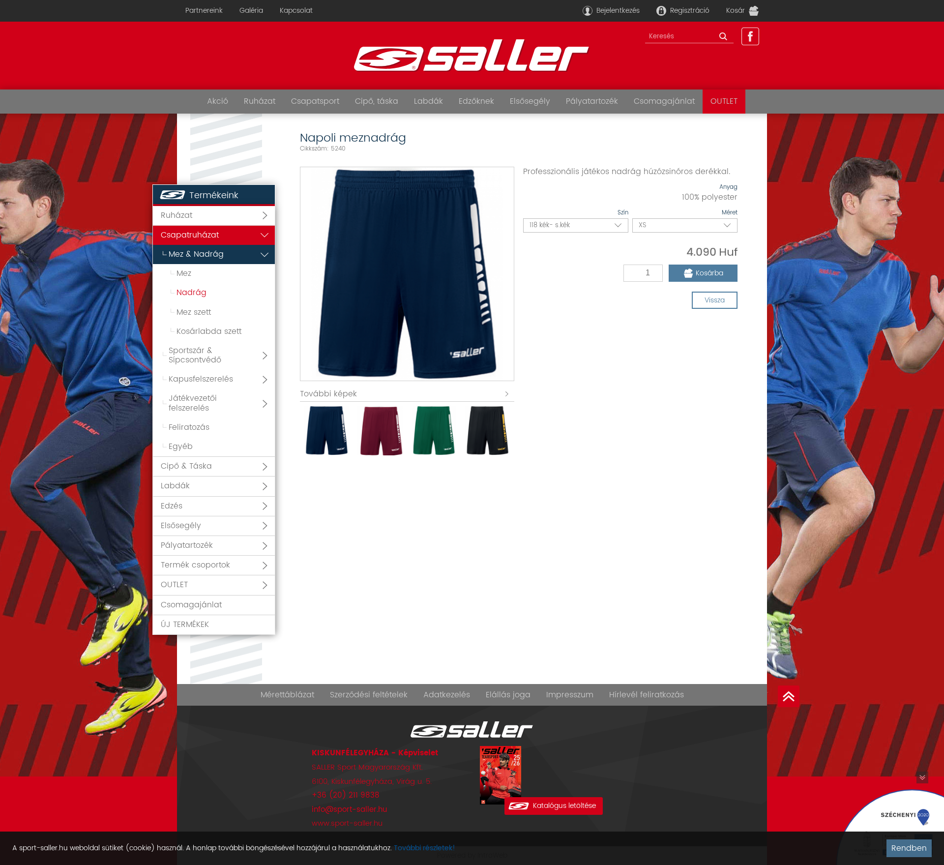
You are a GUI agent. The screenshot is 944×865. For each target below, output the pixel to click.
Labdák (428, 101)
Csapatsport (315, 101)
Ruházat (259, 101)
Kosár (735, 10)
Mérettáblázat (287, 694)
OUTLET (724, 101)
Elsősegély (530, 101)
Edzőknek (476, 101)
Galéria (251, 10)
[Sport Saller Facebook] (750, 36)
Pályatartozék (592, 101)
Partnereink (204, 10)
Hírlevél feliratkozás (646, 694)
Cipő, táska (376, 101)
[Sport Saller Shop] (472, 55)
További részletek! (424, 848)
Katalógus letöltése (564, 805)
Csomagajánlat (664, 101)
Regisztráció (689, 10)
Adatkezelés (446, 694)
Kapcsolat (296, 10)
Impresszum (569, 694)
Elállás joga (508, 694)
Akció (217, 101)
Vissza (715, 300)
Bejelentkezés (618, 10)
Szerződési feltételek (369, 694)
